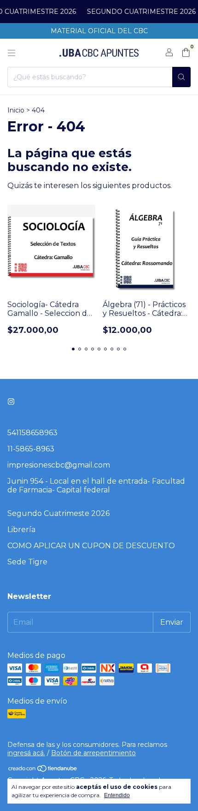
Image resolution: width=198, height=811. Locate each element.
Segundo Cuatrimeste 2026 (58, 513)
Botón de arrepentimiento (93, 753)
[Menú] (11, 53)
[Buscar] (181, 77)
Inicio (15, 110)
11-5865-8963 (30, 448)
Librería (21, 529)
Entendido (117, 795)
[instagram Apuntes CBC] (11, 401)
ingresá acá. (26, 753)
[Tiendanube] (43, 770)
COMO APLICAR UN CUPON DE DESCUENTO (91, 545)
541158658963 (32, 432)
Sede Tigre (27, 561)
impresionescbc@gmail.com (58, 465)
